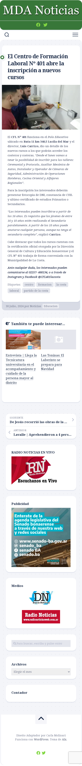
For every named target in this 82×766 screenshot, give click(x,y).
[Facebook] (38, 25)
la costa (61, 284)
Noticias (35, 306)
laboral (14, 290)
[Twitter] (45, 25)
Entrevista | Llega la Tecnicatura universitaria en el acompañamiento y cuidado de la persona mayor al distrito (21, 369)
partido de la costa (36, 290)
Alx (64, 739)
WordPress (41, 739)
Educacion (51, 306)
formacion (45, 284)
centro (29, 284)
